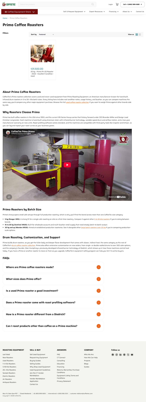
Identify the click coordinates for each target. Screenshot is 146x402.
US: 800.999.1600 (39, 393)
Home (5, 18)
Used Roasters (8, 360)
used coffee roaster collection (77, 102)
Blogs (86, 363)
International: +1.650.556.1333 (58, 393)
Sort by (34, 34)
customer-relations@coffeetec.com (81, 393)
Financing (60, 367)
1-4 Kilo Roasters (9, 363)
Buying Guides (35, 360)
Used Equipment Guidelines (40, 370)
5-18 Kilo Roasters (9, 367)
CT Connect (61, 357)
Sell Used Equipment (37, 354)
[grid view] (136, 34)
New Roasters (8, 357)
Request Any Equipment (39, 357)
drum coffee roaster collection (23, 245)
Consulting (61, 360)
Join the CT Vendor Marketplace (37, 374)
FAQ (58, 354)
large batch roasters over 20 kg (93, 227)
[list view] (139, 34)
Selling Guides (35, 363)
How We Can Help (91, 357)
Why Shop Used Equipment (40, 367)
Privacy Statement (64, 381)
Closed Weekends (25, 393)
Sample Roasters (9, 373)
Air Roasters (7, 379)
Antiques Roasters (9, 382)
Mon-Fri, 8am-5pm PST (10, 393)
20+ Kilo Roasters (9, 370)
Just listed (6, 354)
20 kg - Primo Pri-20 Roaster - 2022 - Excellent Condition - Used (42, 73)
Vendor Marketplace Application (37, 379)
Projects (87, 360)
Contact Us (34, 384)
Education (60, 363)
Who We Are (89, 354)
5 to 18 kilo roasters (102, 219)
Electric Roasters (9, 376)
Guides (86, 367)
